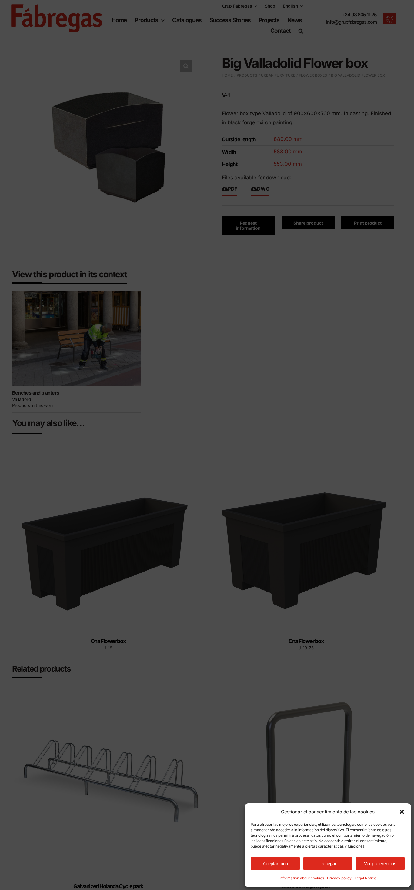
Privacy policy (339, 878)
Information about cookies (301, 878)
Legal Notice (365, 878)
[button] (402, 812)
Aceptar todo (275, 863)
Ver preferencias (380, 863)
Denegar (327, 863)
